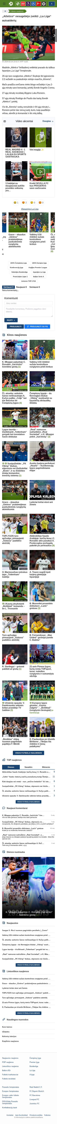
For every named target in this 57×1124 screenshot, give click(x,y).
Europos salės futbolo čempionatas (10, 1096)
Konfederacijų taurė (9, 1108)
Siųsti (10, 320)
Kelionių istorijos (9, 1036)
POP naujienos (8, 1062)
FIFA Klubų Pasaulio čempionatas (10, 1102)
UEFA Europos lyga (39, 263)
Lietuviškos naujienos (10, 1066)
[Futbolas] (5, 11)
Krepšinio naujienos (10, 1041)
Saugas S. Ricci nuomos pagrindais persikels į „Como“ (25, 930)
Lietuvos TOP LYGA (28, 281)
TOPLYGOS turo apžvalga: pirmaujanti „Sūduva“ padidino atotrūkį (29, 993)
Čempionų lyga (35, 1058)
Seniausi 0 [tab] (34, 287)
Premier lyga (34, 1062)
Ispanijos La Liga (39, 272)
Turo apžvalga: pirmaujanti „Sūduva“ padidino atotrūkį (24, 998)
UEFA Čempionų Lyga (18, 263)
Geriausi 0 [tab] (8, 287)
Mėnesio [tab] (46, 767)
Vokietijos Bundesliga (19, 272)
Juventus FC (34, 1104)
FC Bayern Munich (37, 1091)
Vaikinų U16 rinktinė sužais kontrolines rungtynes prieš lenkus (28, 935)
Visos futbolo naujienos (28, 753)
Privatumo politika (36, 1115)
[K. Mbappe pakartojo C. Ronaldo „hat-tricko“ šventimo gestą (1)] (28, 887)
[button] (4, 4)
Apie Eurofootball (21, 1115)
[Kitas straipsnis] (53, 35)
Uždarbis (5, 1032)
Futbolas (47, 1115)
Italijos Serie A (38, 277)
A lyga (32, 1075)
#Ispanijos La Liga (29, 209)
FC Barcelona (35, 1095)
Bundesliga (34, 1066)
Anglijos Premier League (37, 268)
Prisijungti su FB (39, 326)
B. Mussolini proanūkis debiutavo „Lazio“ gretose (22, 828)
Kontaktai (10, 1115)
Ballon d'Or (6, 1070)
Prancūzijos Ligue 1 (20, 277)
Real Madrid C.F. (36, 1087)
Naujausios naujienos (10, 1058)
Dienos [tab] (11, 767)
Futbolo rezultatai (8, 1079)
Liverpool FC (34, 1099)
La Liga (32, 1070)
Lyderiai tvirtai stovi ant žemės (14, 988)
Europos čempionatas (10, 1091)
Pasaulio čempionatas (10, 1087)
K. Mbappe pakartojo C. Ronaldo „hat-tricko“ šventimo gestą (27, 815)
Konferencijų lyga (16, 268)
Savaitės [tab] (28, 767)
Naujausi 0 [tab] (21, 287)
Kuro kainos (7, 1027)
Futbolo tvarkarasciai (10, 1075)
